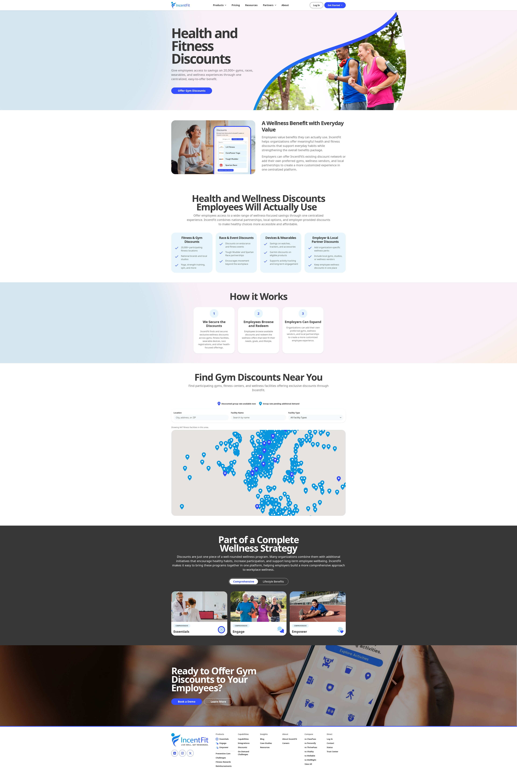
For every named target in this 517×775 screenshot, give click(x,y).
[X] (190, 753)
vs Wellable (310, 755)
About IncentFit (289, 739)
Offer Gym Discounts (191, 90)
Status (330, 747)
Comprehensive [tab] (243, 581)
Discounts (242, 747)
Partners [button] (268, 5)
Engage (222, 743)
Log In (316, 5)
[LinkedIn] (174, 753)
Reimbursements (224, 766)
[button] (256, 469)
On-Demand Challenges (243, 753)
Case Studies (266, 743)
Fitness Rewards (223, 762)
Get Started (334, 5)
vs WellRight (310, 760)
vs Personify (310, 743)
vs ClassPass (310, 739)
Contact (330, 743)
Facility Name (237, 412)
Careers (285, 743)
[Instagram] (182, 753)
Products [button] (218, 5)
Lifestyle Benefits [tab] (273, 581)
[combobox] (201, 417)
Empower (223, 747)
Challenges (221, 757)
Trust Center (332, 751)
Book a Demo (186, 701)
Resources (251, 5)
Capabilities (243, 739)
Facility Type (294, 412)
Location (178, 412)
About (285, 5)
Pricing (236, 5)
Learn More (218, 701)
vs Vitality (309, 751)
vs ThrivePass (311, 747)
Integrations (243, 743)
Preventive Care (223, 753)
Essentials (224, 739)
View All (308, 764)
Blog (262, 739)
